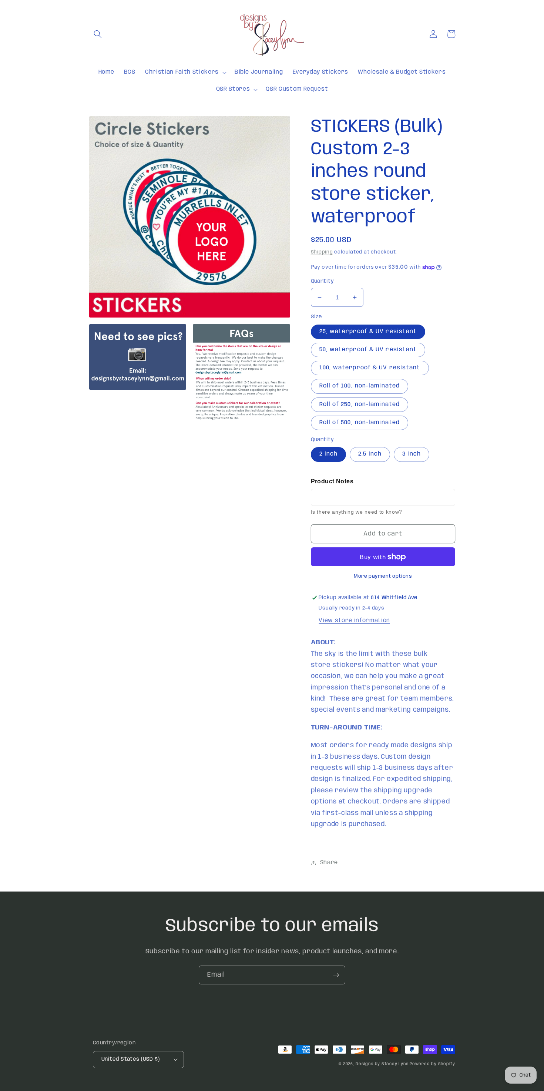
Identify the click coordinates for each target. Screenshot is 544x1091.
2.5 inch (370, 454)
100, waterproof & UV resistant (369, 368)
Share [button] (329, 863)
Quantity (322, 281)
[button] (98, 34)
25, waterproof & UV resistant (368, 332)
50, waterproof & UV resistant (368, 350)
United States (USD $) (130, 1059)
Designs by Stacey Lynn (382, 1064)
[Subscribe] (336, 975)
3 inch (411, 454)
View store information (354, 621)
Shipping (322, 252)
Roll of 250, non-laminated (359, 404)
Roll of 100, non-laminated (359, 386)
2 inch (328, 454)
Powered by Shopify (432, 1064)
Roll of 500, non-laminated (359, 423)
